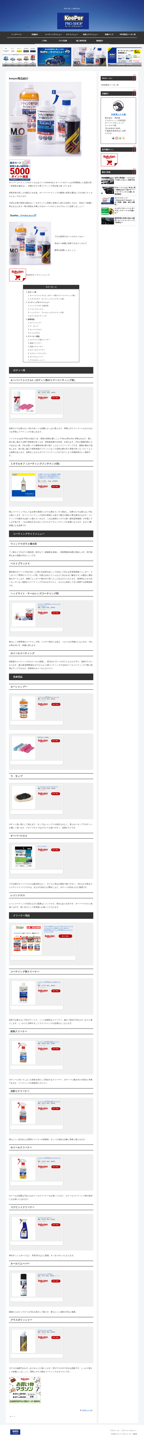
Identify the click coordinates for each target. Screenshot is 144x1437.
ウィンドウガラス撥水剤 (39, 306)
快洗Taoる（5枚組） (43, 737)
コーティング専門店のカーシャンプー (48, 697)
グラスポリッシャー (37, 360)
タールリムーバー (36, 357)
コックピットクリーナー (45, 1217)
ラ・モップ (34, 326)
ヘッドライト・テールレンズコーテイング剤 (47, 312)
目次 (48, 287)
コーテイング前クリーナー (40, 340)
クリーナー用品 (34, 336)
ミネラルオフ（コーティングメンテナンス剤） (47, 299)
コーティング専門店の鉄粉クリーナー (48, 1042)
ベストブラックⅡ (36, 309)
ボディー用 (32, 292)
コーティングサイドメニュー (39, 302)
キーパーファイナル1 (44, 390)
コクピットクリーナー (38, 353)
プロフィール (114, 1430)
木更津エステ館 (118, 114)
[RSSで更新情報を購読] (123, 138)
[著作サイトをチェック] (113, 138)
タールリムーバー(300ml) (45, 1274)
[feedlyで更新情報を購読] (120, 138)
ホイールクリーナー (37, 350)
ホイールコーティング (38, 316)
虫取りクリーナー (36, 346)
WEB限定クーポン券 (110, 85)
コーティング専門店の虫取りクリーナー (49, 1101)
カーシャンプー (36, 323)
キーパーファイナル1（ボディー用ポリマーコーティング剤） (53, 295)
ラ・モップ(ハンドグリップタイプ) (48, 786)
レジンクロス (35, 333)
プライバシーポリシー (128, 1430)
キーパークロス (36, 329)
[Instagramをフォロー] (116, 138)
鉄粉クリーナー (36, 343)
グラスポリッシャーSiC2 (45, 1330)
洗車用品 (31, 319)
